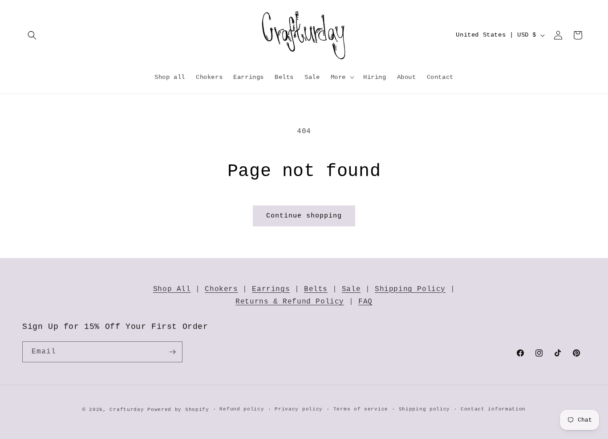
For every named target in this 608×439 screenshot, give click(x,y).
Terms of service (360, 409)
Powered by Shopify (178, 409)
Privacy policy (299, 409)
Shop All (172, 289)
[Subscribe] (172, 351)
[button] (32, 35)
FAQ (365, 302)
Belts (316, 289)
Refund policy (241, 409)
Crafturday (126, 409)
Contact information (493, 409)
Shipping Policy (410, 289)
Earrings (271, 289)
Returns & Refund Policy (289, 302)
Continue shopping (304, 216)
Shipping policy (424, 409)
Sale (351, 289)
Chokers (221, 289)
